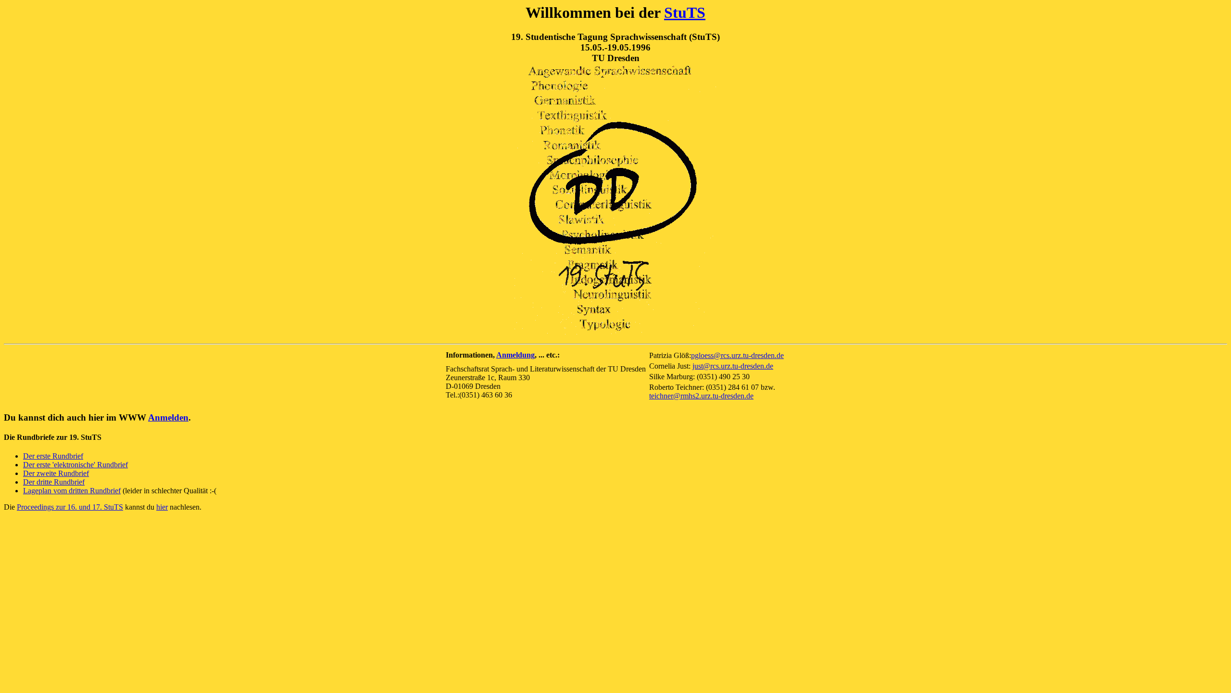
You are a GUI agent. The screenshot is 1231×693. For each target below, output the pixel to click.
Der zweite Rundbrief (56, 473)
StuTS (684, 12)
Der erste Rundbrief (53, 456)
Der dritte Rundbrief (54, 482)
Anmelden (168, 417)
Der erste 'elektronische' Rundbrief (75, 465)
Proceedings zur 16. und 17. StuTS (70, 507)
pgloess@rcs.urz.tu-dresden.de (737, 355)
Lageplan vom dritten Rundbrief (72, 491)
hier (162, 507)
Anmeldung (515, 355)
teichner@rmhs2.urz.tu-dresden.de (701, 396)
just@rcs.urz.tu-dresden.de (732, 366)
